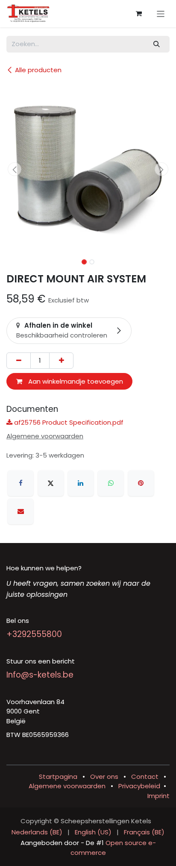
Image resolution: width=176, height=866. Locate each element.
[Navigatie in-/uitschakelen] (161, 13)
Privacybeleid (139, 785)
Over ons (104, 776)
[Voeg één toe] (61, 360)
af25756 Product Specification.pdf (67, 422)
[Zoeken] (157, 44)
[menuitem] (37, 832)
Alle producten (38, 69)
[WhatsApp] (110, 483)
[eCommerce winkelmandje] (138, 13)
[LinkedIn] (81, 483)
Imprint (158, 795)
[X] (51, 483)
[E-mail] (20, 511)
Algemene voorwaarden (67, 785)
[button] (14, 169)
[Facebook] (20, 483)
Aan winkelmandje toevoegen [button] (74, 381)
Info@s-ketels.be (39, 675)
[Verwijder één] (18, 360)
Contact (144, 776)
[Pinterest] (141, 483)
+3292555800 (34, 634)
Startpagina (58, 776)
